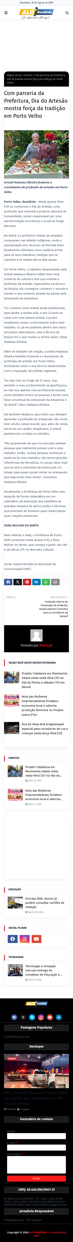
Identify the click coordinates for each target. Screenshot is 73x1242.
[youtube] (37, 939)
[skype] (32, 1017)
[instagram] (25, 939)
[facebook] (13, 939)
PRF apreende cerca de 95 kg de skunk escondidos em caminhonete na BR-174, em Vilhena (35, 1098)
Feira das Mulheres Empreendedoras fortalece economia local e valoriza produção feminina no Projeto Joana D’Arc (42, 706)
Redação (46, 645)
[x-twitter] (23, 1017)
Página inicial (14, 75)
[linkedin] (59, 1017)
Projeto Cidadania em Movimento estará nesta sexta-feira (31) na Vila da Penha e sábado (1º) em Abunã (45, 680)
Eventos (28, 75)
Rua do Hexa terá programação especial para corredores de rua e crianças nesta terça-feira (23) (45, 728)
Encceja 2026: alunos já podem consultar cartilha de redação (44, 903)
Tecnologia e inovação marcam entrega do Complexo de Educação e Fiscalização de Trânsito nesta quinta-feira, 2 (42, 970)
